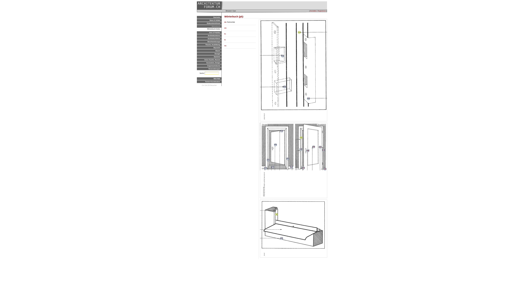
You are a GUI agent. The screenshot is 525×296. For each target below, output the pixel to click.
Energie (217, 54)
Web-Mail (217, 78)
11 (308, 150)
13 (320, 147)
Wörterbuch (216, 26)
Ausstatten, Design (213, 63)
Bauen (217, 51)
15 (325, 169)
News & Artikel (215, 20)
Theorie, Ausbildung (212, 44)
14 (323, 150)
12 (313, 147)
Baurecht (217, 48)
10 (303, 168)
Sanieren (217, 57)
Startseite (216, 17)
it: (225, 40)
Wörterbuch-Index (213, 29)
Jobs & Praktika (214, 32)
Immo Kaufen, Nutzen (212, 60)
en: (225, 28)
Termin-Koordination (212, 81)
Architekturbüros (214, 35)
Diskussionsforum (213, 23)
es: (225, 45)
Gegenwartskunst (213, 66)
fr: (225, 34)
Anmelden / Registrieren (318, 11)
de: (225, 22)
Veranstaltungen (214, 69)
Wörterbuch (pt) (233, 16)
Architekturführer (214, 38)
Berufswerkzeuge (214, 41)
